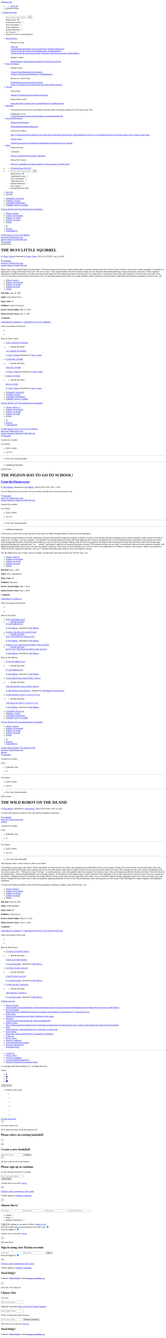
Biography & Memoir (47, 51)
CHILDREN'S (11, 231)
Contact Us (10, 1053)
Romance (60, 49)
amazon (4, 239)
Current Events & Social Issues (23, 53)
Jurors (46, 95)
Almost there (6, 1179)
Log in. (24, 1183)
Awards (29, 82)
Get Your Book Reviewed (46, 135)
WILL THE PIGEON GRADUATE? (20, 637)
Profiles (14, 82)
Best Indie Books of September (31, 209)
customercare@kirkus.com (35, 1278)
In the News (27, 85)
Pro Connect (11, 32)
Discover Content (17, 164)
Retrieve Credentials (31, 1319)
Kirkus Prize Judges (46, 1016)
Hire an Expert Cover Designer (94, 135)
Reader (9, 1215)
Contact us (10, 1036)
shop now (5, 237)
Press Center (34, 1034)
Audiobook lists (32, 62)
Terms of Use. (40, 1224)
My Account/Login (50, 1029)
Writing (13, 127)
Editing (19, 127)
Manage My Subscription (33, 1021)
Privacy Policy (11, 1038)
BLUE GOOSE (12, 384)
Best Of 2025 (44, 62)
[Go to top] (6, 1085)
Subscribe (59, 116)
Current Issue (16, 116)
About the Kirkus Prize (35, 95)
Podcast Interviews (13, 30)
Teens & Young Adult (63, 53)
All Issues (35, 116)
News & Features (13, 25)
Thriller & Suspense (33, 49)
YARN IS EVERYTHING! (16, 960)
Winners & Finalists (18, 95)
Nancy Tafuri (8, 256)
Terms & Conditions (13, 1040)
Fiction (23, 49)
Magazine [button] (9, 106)
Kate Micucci (25, 691)
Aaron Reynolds (14, 964)
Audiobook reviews (14, 22)
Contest (22, 1034)
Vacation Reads (55, 62)
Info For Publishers (46, 1034)
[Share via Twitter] (13, 218)
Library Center (16, 139)
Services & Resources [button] (14, 118)
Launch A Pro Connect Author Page (136, 135)
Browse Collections (18, 156)
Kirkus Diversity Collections (17, 1029)
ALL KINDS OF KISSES (16, 351)
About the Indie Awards (20, 103)
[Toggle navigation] (2, 13)
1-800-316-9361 (14, 1278)
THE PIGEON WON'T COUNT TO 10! (22, 703)
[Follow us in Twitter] (7, 1077)
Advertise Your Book (114, 135)
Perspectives (21, 82)
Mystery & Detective (49, 49)
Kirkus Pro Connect (35, 1029)
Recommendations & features (46, 143)
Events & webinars (65, 143)
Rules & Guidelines (51, 103)
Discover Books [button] (12, 1005)
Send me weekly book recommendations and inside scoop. (23, 1227)
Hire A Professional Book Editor (23, 135)
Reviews (9, 229)
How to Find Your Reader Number (32, 1306)
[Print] (8, 222)
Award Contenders (36, 103)
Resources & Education (20, 122)
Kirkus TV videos (73, 1012)
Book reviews (11, 20)
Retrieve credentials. (24, 1196)
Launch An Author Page (60, 164)
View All (14, 47)
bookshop (11, 433)
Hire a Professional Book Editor (18, 1025)
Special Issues (26, 116)
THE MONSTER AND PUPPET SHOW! (22, 687)
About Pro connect (43, 164)
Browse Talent (30, 164)
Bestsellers (15, 62)
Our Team (15, 1034)
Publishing (26, 127)
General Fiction (17, 72)
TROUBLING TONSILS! (16, 993)
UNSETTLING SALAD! (16, 976)
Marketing (34, 127)
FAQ (27, 1034)
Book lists (22, 62)
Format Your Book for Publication (69, 135)
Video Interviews (12, 27)
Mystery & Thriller (38, 74)
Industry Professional (14, 1220)
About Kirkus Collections (35, 156)
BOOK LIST (13, 209)
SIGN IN (14, 6)
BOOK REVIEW (18, 622)
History (58, 51)
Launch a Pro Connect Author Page (80, 1025)
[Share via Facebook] (14, 216)
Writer (8, 1218)
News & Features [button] (12, 64)
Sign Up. (25, 1324)
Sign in (4, 1224)
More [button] (8, 145)
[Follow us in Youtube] (7, 1081)
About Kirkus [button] (11, 1032)
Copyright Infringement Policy (17, 1043)
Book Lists (18, 1012)
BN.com (23, 239)
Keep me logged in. (9, 1229)
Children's (75, 53)
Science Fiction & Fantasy (21, 51)
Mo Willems (8, 487)
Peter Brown (8, 809)
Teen (33, 72)
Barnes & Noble (13, 239)
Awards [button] (9, 87)
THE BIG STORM (13, 368)
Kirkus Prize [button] (10, 1014)
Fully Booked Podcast (53, 85)
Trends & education (18, 143)
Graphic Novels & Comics (45, 53)
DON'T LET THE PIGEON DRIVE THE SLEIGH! (26, 649)
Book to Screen (17, 85)
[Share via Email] (13, 220)
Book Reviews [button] (11, 38)
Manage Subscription (47, 116)
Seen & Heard (37, 82)
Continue (27, 1155)
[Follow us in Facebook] (6, 1074)
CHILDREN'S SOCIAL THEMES (37, 322)
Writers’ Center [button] (11, 1023)
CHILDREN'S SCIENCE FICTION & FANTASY (43, 931)
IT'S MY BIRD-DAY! (14, 624)
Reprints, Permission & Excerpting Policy (15, 1046)
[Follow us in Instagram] (7, 1079)
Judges (61, 103)
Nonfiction (35, 51)
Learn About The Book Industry (106, 1025)
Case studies (30, 143)
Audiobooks (15, 49)
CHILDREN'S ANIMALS (11, 322)
